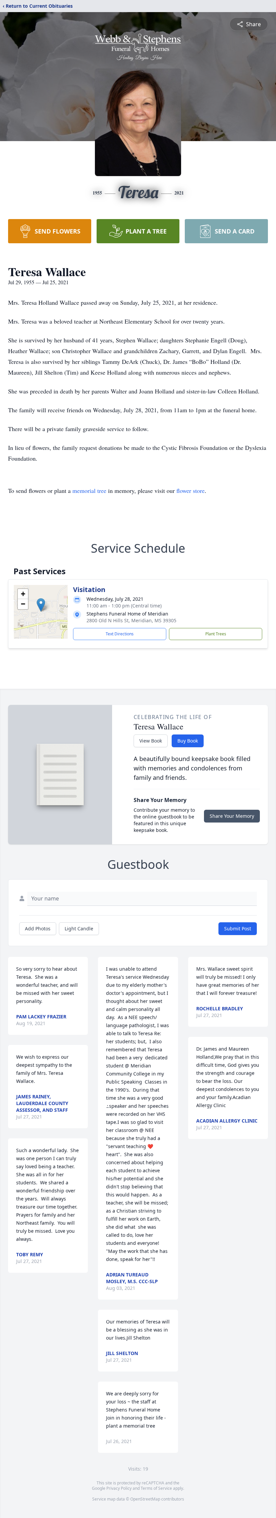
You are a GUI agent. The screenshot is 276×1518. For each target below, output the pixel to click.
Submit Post (237, 928)
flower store (190, 491)
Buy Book (187, 740)
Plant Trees (215, 634)
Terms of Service (156, 1488)
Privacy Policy (119, 1488)
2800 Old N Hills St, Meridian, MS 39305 (131, 620)
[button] (41, 605)
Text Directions (120, 634)
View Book (150, 740)
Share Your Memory (232, 816)
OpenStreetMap (145, 1499)
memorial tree (89, 491)
